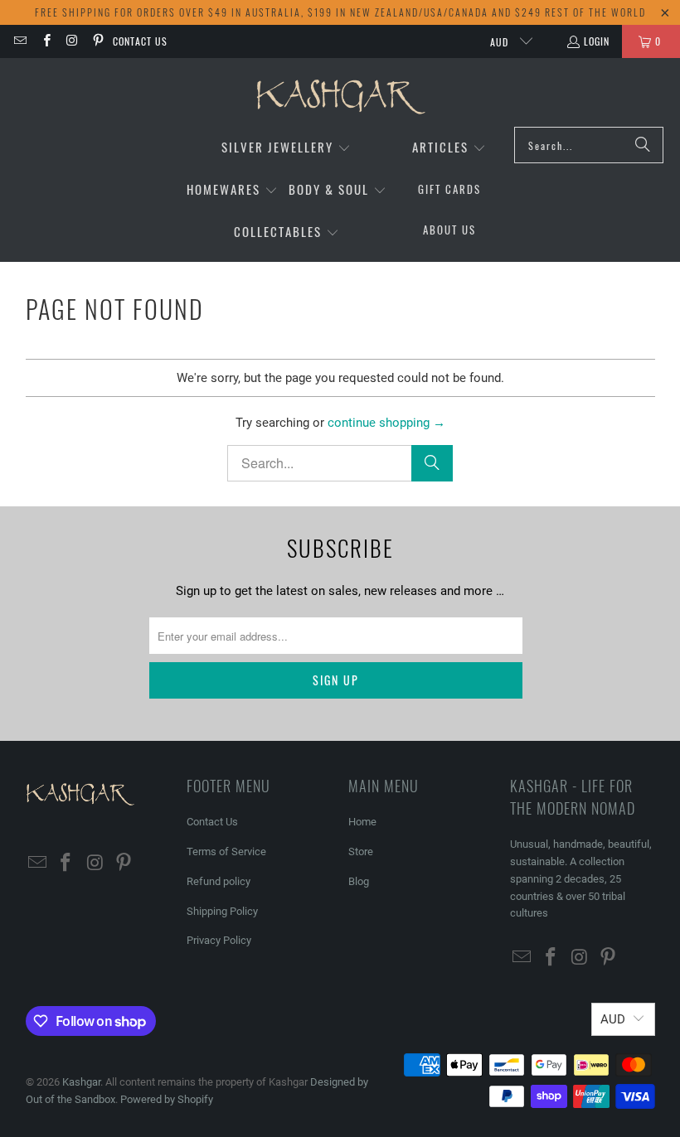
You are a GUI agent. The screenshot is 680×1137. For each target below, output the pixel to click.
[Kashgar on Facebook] (45, 41)
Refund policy (218, 881)
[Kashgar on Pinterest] (97, 41)
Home (362, 821)
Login (597, 41)
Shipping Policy (222, 911)
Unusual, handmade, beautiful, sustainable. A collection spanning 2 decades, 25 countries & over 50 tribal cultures (581, 878)
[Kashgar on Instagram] (72, 41)
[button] (286, 148)
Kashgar (81, 1082)
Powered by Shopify (166, 1099)
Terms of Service (226, 851)
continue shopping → (386, 422)
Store (360, 851)
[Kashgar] (340, 96)
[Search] (642, 145)
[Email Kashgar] (19, 41)
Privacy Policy (219, 940)
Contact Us (140, 41)
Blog (358, 881)
